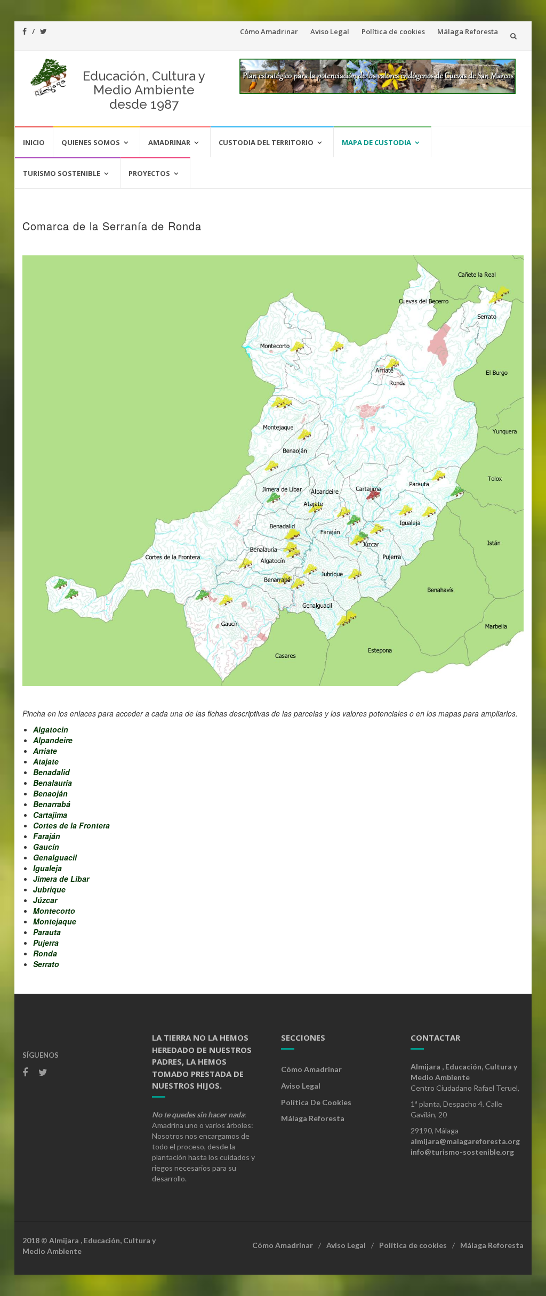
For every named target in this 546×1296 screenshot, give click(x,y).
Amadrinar (169, 142)
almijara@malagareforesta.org (465, 1141)
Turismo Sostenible (61, 173)
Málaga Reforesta (467, 31)
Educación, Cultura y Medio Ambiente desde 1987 (144, 90)
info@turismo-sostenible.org (462, 1151)
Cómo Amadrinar (269, 31)
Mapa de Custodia (376, 142)
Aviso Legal (329, 31)
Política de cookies (393, 31)
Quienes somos (90, 142)
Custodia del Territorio (266, 142)
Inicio (34, 142)
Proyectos (149, 173)
